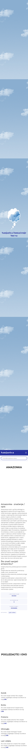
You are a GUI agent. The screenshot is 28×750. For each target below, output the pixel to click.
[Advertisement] (14, 484)
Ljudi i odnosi (12, 612)
